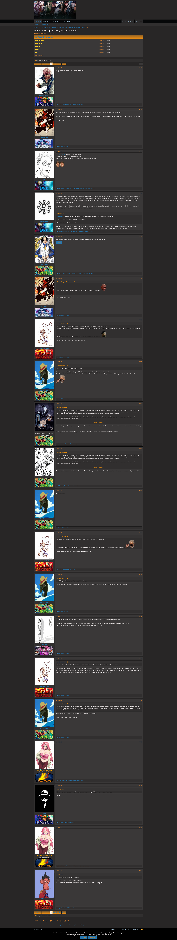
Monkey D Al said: (62, 365)
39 (51, 64)
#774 (140, 616)
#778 (140, 785)
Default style (39, 929)
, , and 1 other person (76, 188)
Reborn (44, 432)
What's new (56, 21)
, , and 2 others (75, 231)
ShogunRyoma (44, 96)
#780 (140, 871)
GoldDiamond (44, 899)
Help (138, 929)
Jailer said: (60, 213)
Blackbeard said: (61, 407)
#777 (140, 742)
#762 (140, 109)
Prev (36, 64)
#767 (140, 320)
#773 (140, 574)
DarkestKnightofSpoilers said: (65, 282)
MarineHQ (44, 264)
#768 (140, 362)
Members (67, 21)
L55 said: (59, 874)
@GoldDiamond (61, 154)
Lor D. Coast (44, 390)
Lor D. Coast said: (61, 324)
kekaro (44, 644)
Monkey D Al (44, 348)
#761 (140, 67)
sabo (44, 814)
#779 (140, 827)
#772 (140, 532)
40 (54, 64)
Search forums (45, 24)
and (67, 444)
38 (48, 64)
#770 (140, 449)
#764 (140, 193)
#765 (140, 236)
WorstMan (44, 137)
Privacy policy (132, 929)
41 (56, 64)
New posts (37, 24)
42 (59, 64)
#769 (140, 404)
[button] (50, 21)
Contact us (114, 929)
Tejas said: (60, 789)
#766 (140, 278)
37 (45, 64)
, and (70, 104)
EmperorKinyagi (44, 477)
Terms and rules (122, 929)
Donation (46, 21)
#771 (140, 490)
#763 (140, 151)
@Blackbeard (60, 216)
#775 (140, 658)
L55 (44, 179)
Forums (38, 21)
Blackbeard (44, 221)
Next (63, 64)
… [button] (42, 64)
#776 (140, 700)
